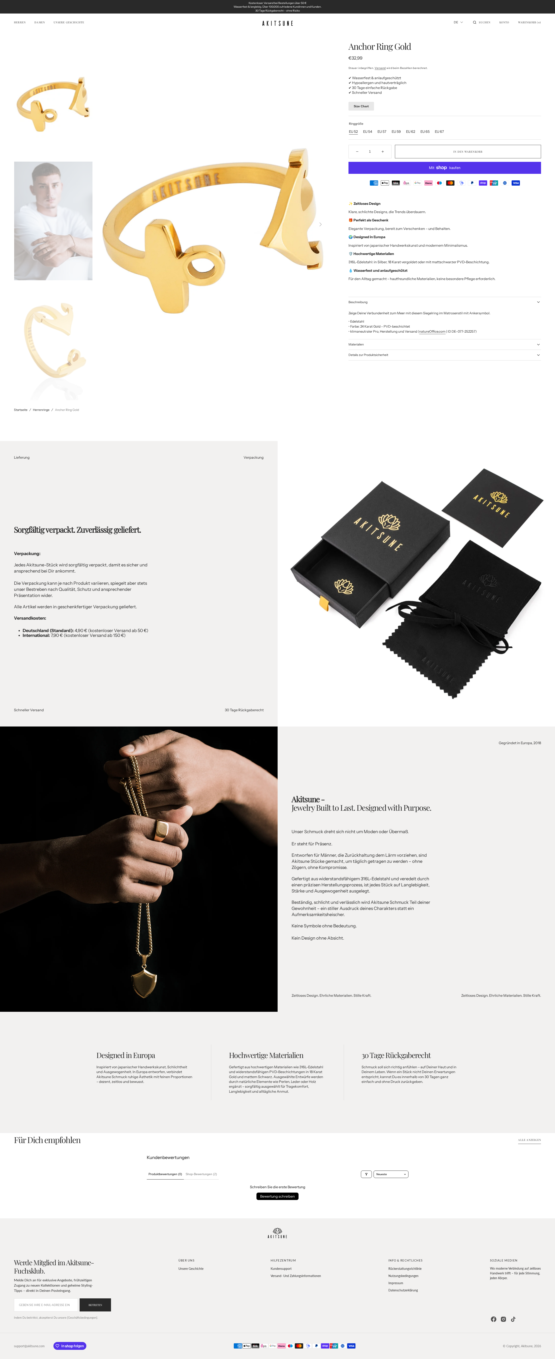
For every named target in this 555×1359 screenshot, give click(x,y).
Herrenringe (41, 410)
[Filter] (366, 1174)
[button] (481, 22)
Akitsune (527, 1346)
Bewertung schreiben (277, 1196)
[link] (277, 1234)
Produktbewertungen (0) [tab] (165, 1174)
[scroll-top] (545, 1349)
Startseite (20, 410)
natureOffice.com (432, 331)
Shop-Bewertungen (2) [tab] (201, 1174)
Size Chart (361, 106)
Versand (380, 68)
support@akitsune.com (29, 1346)
